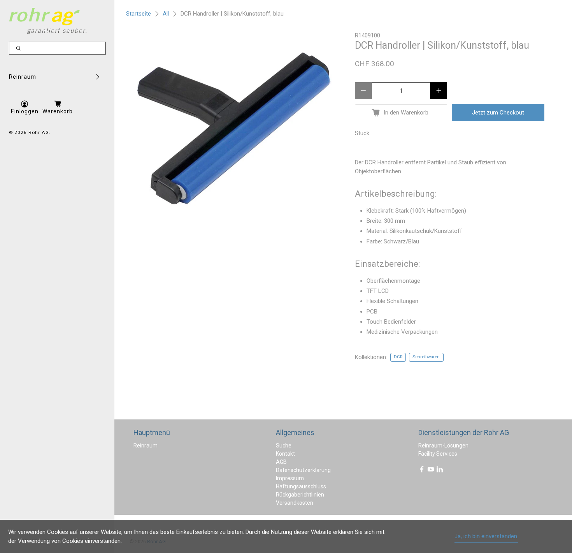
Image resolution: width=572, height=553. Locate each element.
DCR (398, 356)
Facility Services (437, 454)
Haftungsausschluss (301, 486)
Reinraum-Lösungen (443, 445)
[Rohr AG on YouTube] (430, 471)
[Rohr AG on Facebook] (421, 471)
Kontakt (285, 454)
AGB (281, 462)
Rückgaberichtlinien (300, 494)
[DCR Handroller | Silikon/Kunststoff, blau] (234, 128)
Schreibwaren (426, 356)
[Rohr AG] (47, 21)
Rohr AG (38, 132)
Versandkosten (294, 503)
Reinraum (22, 77)
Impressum (290, 478)
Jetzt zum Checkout (498, 112)
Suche (283, 445)
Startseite (138, 14)
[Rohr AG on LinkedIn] (439, 471)
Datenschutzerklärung (303, 470)
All (166, 14)
